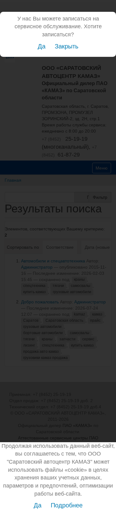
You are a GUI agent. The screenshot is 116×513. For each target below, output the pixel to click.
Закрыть (66, 46)
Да (41, 46)
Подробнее (67, 505)
